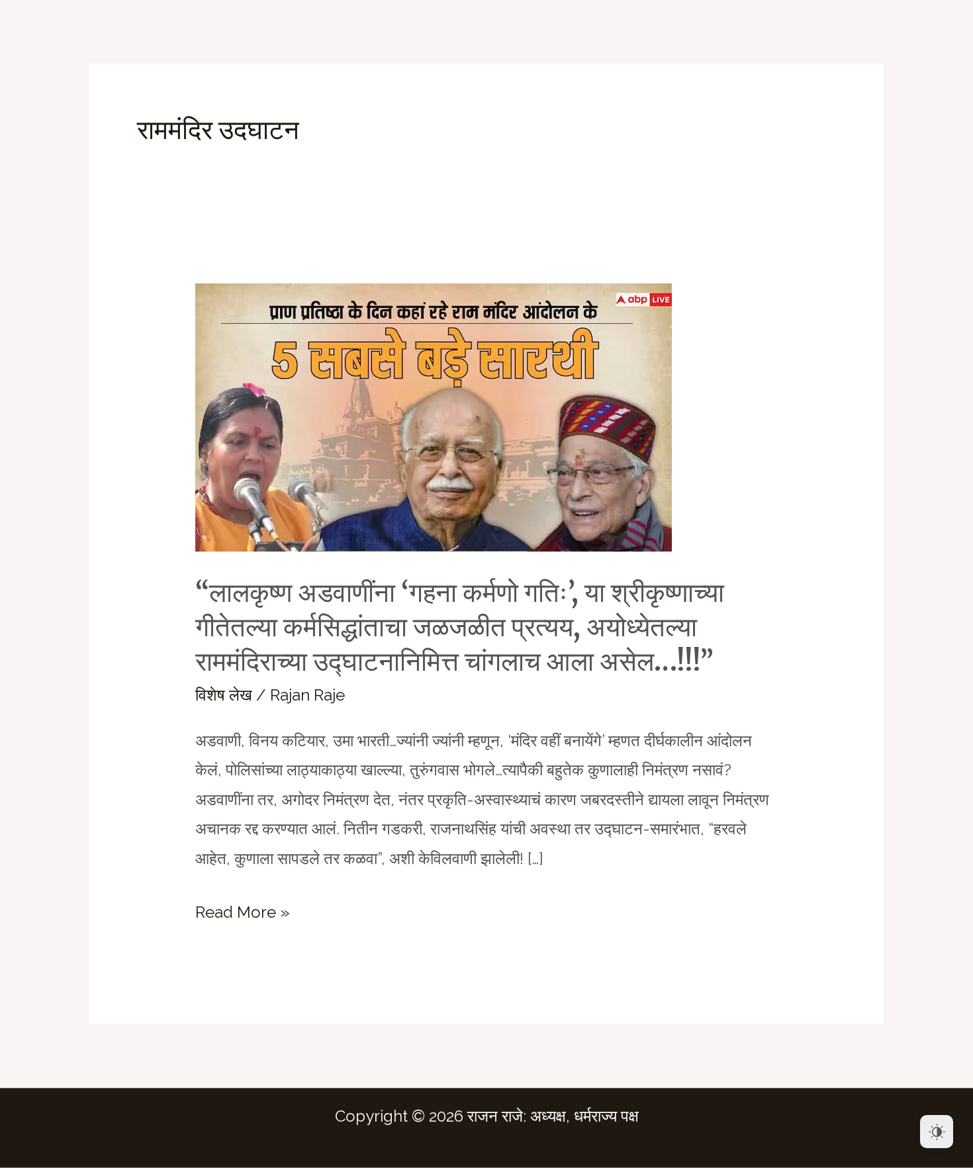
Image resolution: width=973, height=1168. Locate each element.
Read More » (242, 915)
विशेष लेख (223, 695)
